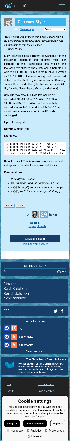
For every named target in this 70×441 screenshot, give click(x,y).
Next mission (15, 298)
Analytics (36, 430)
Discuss (11, 284)
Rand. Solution (16, 293)
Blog (9, 384)
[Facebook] (62, 311)
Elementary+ (27, 29)
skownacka (26, 336)
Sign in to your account (35, 244)
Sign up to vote (37, 226)
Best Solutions (16, 288)
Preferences (56, 430)
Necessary (17, 430)
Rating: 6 (34, 223)
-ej (20, 328)
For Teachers (46, 384)
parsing (9, 205)
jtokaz (53, 214)
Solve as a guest (35, 238)
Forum (11, 391)
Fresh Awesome (35, 321)
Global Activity (46, 391)
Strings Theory (35, 265)
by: (28, 214)
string (20, 205)
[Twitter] (56, 311)
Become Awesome (35, 351)
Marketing (37, 436)
